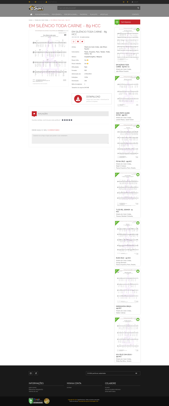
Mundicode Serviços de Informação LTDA (88, 401)
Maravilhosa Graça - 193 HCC (124, 307)
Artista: (74, 47)
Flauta (86, 52)
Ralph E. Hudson (121, 166)
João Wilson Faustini (122, 71)
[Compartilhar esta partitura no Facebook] (78, 42)
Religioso (99, 57)
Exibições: (75, 77)
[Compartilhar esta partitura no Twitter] (82, 42)
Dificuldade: (75, 67)
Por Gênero (56, 14)
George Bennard (121, 262)
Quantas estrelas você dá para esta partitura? (46, 120)
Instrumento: (75, 52)
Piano (97, 52)
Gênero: (74, 57)
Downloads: (75, 81)
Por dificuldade (70, 14)
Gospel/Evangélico (90, 57)
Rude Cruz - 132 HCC (123, 258)
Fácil (85, 67)
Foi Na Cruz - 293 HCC (124, 161)
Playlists (93, 14)
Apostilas (104, 14)
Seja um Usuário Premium (112, 389)
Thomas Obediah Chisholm (124, 216)
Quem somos (32, 387)
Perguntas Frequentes (36, 389)
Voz (91, 54)
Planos (107, 387)
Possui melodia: (76, 63)
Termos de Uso (33, 391)
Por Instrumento (41, 14)
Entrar (32, 2)
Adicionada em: (76, 74)
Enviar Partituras (52, 2)
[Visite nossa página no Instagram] (124, 2)
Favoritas (83, 14)
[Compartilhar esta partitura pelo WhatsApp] (74, 42)
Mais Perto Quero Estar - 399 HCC (123, 114)
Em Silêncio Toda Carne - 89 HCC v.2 (122, 66)
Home (30, 20)
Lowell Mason (120, 120)
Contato (135, 14)
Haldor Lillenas (120, 313)
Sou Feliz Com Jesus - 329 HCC (124, 355)
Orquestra (92, 52)
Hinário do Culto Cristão (41, 20)
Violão (108, 52)
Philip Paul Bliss (121, 361)
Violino (86, 54)
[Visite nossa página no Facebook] (127, 2)
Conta (135, 2)
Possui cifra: (75, 60)
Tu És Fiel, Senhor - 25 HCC (124, 210)
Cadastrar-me (41, 2)
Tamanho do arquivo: (78, 87)
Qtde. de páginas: (77, 84)
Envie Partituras (110, 391)
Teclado (102, 52)
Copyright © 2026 (72, 399)
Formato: (74, 70)
